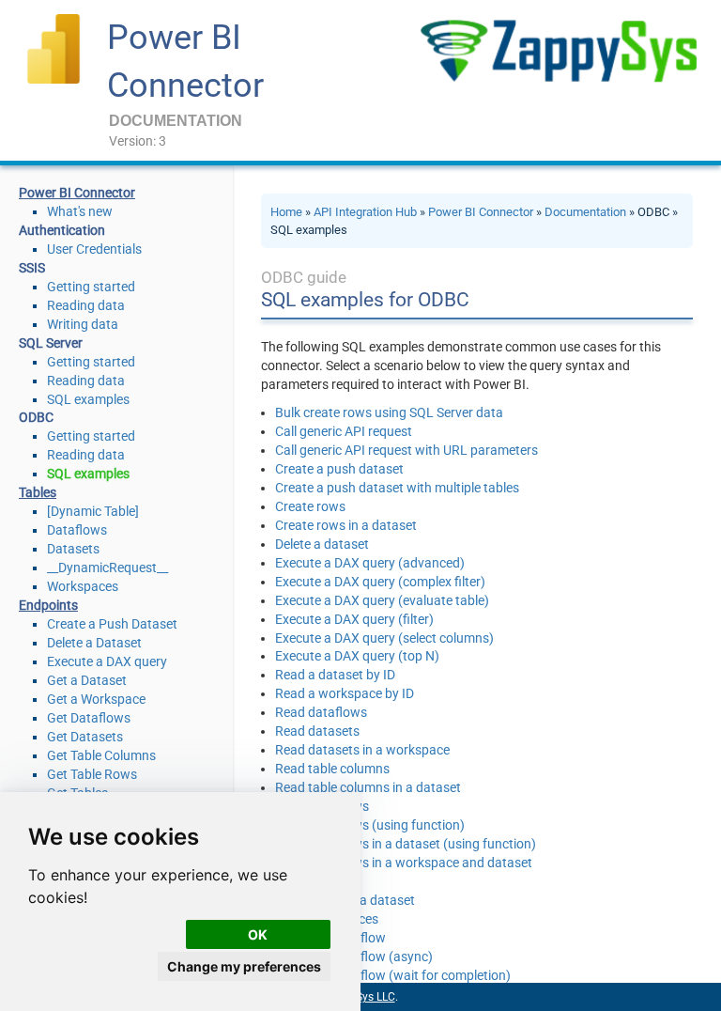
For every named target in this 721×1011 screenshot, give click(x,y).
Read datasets (317, 731)
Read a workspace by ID (344, 693)
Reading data (86, 305)
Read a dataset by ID (335, 674)
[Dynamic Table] (93, 511)
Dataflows (77, 529)
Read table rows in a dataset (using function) (405, 843)
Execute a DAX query (107, 661)
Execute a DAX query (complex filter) (380, 581)
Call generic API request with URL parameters (406, 450)
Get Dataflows (88, 717)
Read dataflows (321, 712)
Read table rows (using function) (370, 824)
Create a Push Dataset (112, 623)
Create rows (310, 506)
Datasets (73, 548)
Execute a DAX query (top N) (357, 655)
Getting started (91, 286)
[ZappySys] (558, 51)
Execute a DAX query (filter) (354, 619)
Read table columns (332, 768)
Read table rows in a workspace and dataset (403, 862)
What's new (80, 211)
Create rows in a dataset (346, 525)
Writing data (82, 324)
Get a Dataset (87, 680)
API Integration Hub (365, 212)
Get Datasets (85, 736)
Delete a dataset (322, 544)
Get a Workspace (96, 699)
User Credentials (94, 249)
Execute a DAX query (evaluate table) (382, 600)
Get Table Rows (92, 774)
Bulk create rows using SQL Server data (389, 412)
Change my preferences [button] (244, 966)
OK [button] (258, 934)
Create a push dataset (339, 468)
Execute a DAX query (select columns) (384, 637)
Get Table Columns (101, 755)
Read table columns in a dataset (368, 787)
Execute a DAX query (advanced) (370, 562)
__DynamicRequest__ (107, 567)
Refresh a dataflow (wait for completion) (393, 975)
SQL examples (88, 399)
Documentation (585, 212)
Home (286, 212)
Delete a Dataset (94, 642)
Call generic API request (343, 431)
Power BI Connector (480, 212)
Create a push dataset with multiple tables (397, 487)
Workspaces (82, 586)
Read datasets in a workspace (362, 749)
